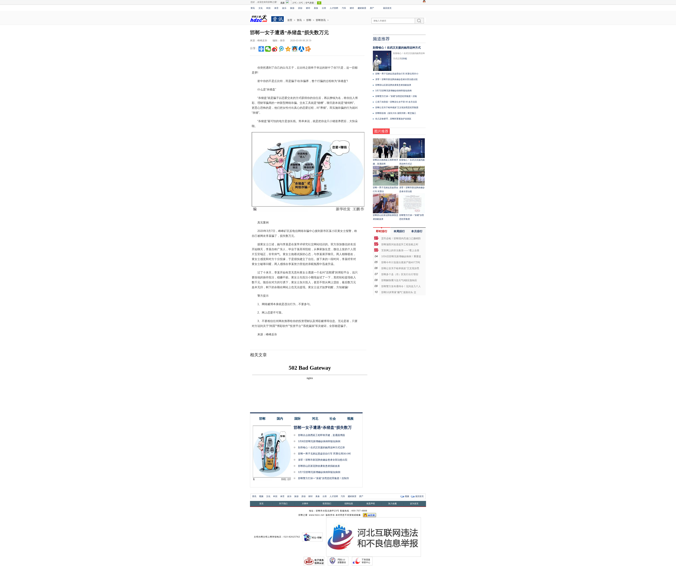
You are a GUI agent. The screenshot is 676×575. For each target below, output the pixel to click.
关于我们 (283, 503)
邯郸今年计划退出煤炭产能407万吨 (400, 262)
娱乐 (284, 8)
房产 (372, 8)
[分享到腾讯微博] (281, 49)
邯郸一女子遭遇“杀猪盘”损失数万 (323, 427)
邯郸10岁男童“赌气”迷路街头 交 (398, 292)
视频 (350, 418)
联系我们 (327, 503)
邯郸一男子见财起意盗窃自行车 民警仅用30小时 (324, 453)
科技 (268, 8)
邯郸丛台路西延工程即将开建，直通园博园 (321, 435)
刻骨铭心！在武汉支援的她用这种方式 (397, 47)
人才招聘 (334, 8)
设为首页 (414, 503)
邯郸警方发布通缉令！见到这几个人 (401, 286)
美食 (316, 8)
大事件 (305, 503)
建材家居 (362, 8)
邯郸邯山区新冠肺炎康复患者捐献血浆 (319, 466)
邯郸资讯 (321, 20)
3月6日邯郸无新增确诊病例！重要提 (401, 256)
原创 (300, 8)
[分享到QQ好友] (295, 49)
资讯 (253, 8)
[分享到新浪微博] (274, 49)
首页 (289, 20)
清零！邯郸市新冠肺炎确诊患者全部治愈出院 (322, 459)
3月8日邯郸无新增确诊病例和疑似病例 (319, 441)
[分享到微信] (268, 49)
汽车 (344, 8)
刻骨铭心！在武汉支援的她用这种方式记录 (321, 447)
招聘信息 (349, 503)
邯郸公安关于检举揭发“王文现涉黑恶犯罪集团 (396, 107)
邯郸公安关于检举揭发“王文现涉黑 (400, 268)
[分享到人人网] (301, 49)
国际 (297, 418)
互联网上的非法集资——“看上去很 (400, 250)
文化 (260, 8)
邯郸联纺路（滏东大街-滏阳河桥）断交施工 (395, 113)
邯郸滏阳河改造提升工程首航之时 (399, 244)
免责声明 (370, 503)
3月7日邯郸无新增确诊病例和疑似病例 (319, 472)
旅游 (292, 8)
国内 (280, 418)
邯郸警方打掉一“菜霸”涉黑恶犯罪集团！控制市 (323, 478)
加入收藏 (392, 503)
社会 (333, 418)
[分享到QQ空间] (288, 49)
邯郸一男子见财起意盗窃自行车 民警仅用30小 (396, 73)
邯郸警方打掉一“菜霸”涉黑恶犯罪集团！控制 (396, 96)
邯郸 (308, 20)
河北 (315, 418)
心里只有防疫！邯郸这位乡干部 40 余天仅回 (396, 102)
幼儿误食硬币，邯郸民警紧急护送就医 (393, 119)
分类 (324, 8)
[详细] (404, 58)
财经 (308, 8)
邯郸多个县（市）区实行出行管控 (399, 274)
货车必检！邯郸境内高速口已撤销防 (401, 238)
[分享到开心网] (308, 49)
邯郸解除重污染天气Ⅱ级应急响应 (399, 280)
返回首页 (387, 8)
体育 (276, 8)
